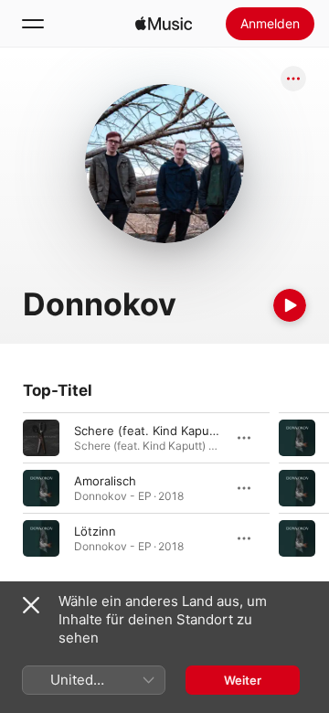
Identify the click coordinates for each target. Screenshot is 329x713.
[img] (163, 24)
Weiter (242, 680)
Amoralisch (105, 481)
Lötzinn (95, 531)
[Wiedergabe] (289, 305)
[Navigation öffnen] (33, 24)
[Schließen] (31, 605)
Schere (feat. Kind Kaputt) (148, 430)
